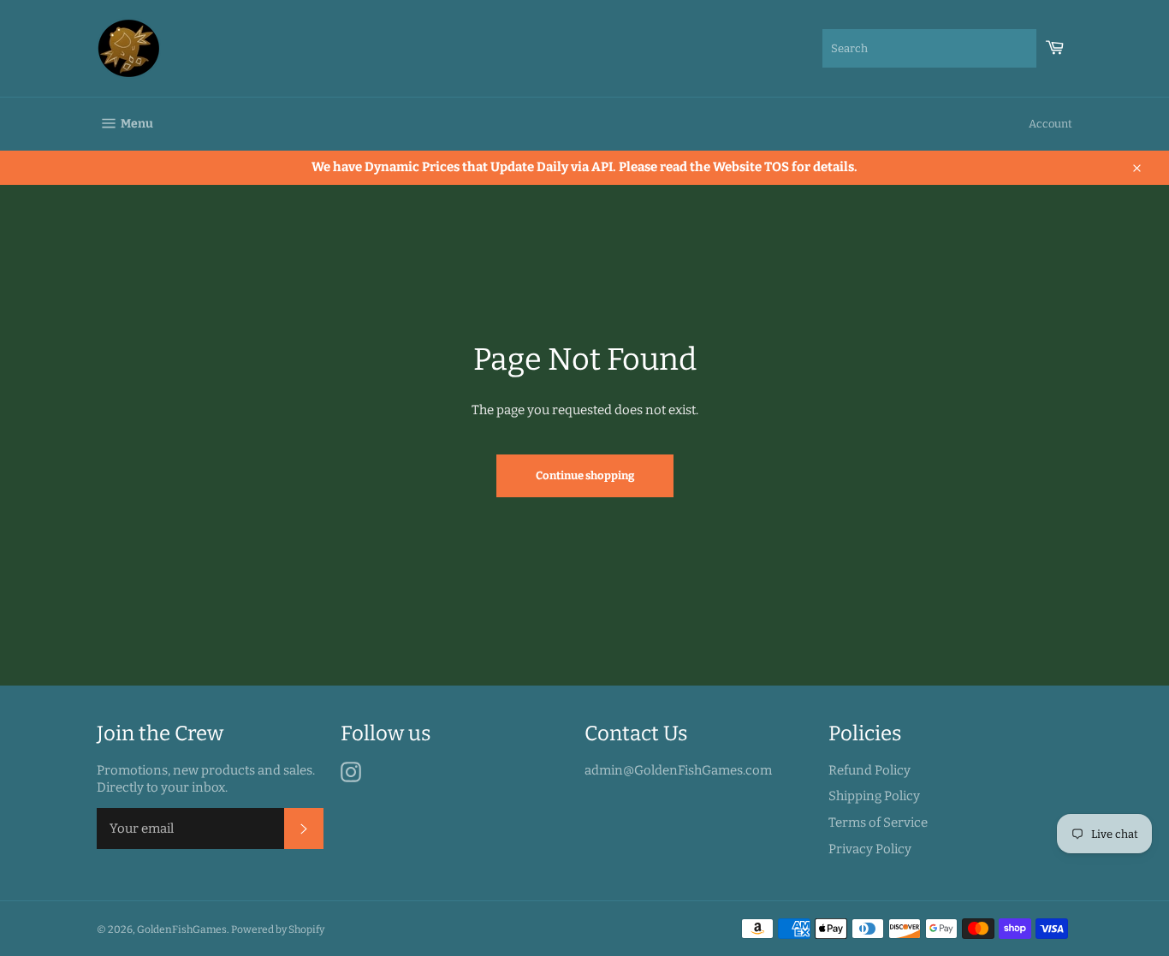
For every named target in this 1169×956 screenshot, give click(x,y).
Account (1050, 123)
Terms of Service (878, 822)
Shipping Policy (874, 796)
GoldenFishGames (182, 929)
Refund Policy (869, 770)
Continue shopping (585, 475)
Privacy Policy (869, 849)
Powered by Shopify (277, 929)
